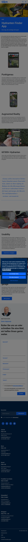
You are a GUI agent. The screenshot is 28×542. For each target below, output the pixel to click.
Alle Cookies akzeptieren (14, 277)
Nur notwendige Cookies (14, 273)
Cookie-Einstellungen (14, 280)
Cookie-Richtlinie (7, 270)
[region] (14, 271)
